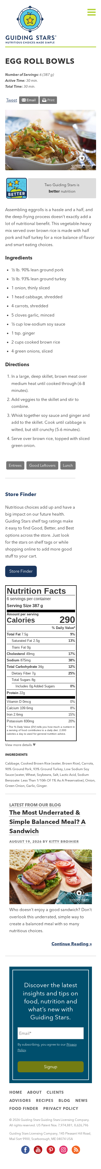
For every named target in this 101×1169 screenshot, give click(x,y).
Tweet (11, 100)
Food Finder (23, 1108)
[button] (21, 571)
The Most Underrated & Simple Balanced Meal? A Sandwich (47, 822)
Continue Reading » (72, 943)
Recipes (45, 1100)
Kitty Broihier (64, 841)
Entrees (15, 465)
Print (50, 100)
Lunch (68, 465)
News (81, 1100)
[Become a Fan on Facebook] (25, 1152)
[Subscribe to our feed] (76, 1152)
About (34, 1092)
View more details (18, 745)
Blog (64, 1100)
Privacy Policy (60, 1108)
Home (15, 1092)
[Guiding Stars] (31, 43)
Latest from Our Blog (35, 804)
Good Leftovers (42, 465)
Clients (55, 1092)
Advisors (20, 1100)
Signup (50, 1066)
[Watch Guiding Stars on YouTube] (38, 1152)
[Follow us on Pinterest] (50, 1152)
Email (31, 100)
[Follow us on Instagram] (63, 1152)
